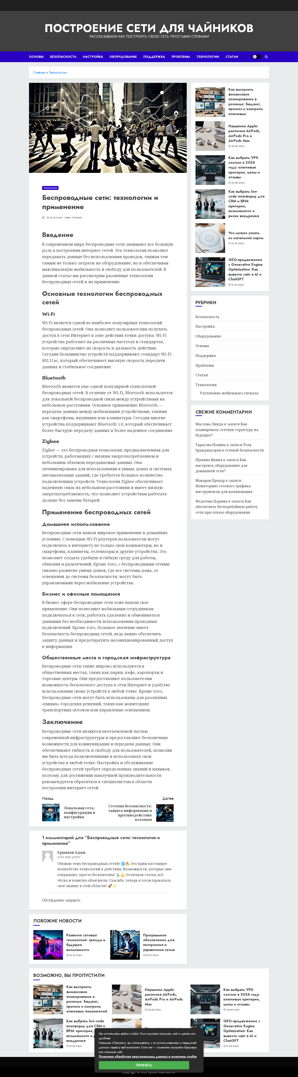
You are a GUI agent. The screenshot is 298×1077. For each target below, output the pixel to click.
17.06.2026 (237, 284)
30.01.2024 (56, 217)
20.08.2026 (238, 182)
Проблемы (180, 57)
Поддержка (154, 57)
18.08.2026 (75, 1046)
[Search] (266, 57)
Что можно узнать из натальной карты (245, 235)
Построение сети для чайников (149, 28)
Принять (144, 1065)
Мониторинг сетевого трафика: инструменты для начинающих (223, 489)
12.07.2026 (237, 243)
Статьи (232, 57)
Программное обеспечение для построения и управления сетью (159, 942)
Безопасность (63, 57)
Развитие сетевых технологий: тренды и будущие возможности (85, 942)
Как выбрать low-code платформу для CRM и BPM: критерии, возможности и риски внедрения (246, 203)
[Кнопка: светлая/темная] (257, 57)
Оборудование (123, 57)
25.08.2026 (237, 146)
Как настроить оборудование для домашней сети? (221, 466)
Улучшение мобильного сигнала (229, 393)
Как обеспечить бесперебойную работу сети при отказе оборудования (226, 507)
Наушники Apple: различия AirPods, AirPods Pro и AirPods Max (244, 133)
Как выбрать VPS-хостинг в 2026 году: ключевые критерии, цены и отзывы (244, 167)
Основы (36, 57)
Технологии (207, 57)
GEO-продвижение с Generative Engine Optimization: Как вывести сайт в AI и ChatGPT (245, 269)
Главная (39, 72)
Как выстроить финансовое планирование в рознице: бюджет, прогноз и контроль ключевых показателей (245, 104)
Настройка (93, 57)
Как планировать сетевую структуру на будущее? (226, 430)
